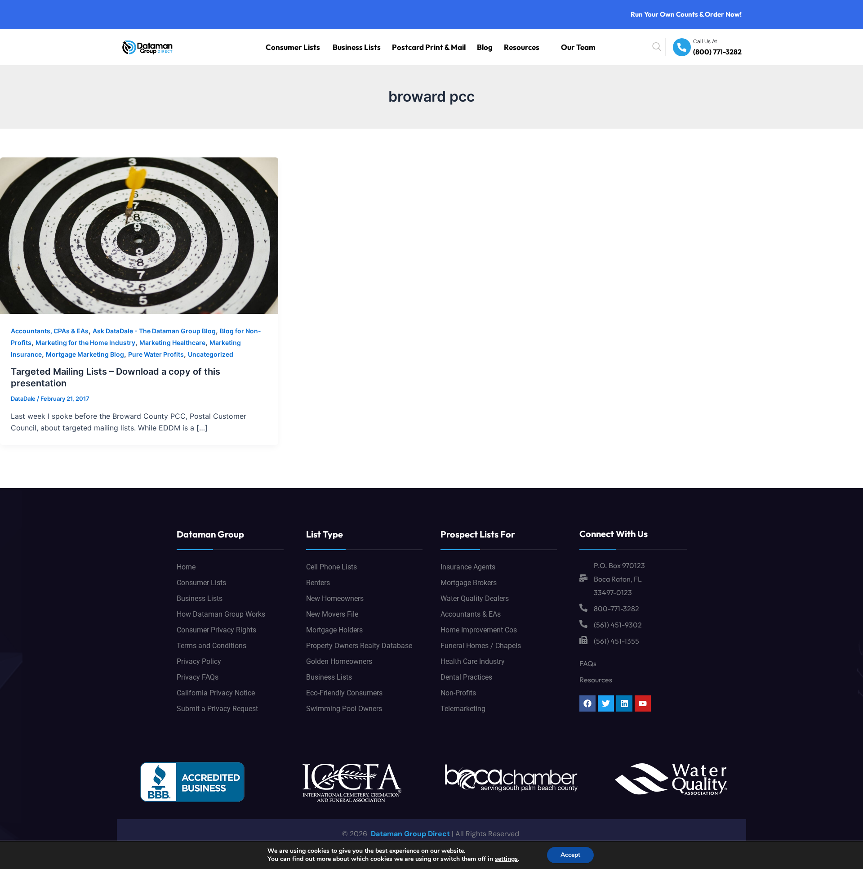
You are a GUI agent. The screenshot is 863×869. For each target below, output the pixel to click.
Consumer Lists (360, 47)
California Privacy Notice (216, 693)
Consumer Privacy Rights (216, 630)
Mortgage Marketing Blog (85, 354)
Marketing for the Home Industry (85, 342)
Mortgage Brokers (468, 582)
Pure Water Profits (156, 354)
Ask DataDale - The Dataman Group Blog (154, 331)
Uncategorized (210, 354)
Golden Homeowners (339, 661)
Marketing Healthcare (172, 342)
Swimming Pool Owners (344, 708)
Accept (570, 855)
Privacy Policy (199, 661)
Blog (506, 47)
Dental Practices (466, 677)
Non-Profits (458, 693)
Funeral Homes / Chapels (480, 645)
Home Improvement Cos (478, 630)
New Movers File (332, 614)
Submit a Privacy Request (217, 708)
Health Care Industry (472, 661)
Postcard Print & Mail (464, 47)
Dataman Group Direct (409, 833)
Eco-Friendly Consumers (344, 693)
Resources (537, 47)
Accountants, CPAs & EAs (50, 331)
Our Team (583, 47)
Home (186, 567)
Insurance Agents (467, 567)
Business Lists (409, 47)
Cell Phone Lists (331, 567)
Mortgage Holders (334, 630)
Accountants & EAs (470, 614)
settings (506, 859)
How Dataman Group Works (221, 614)
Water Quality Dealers (474, 598)
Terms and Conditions (211, 645)
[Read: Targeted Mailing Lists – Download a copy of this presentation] (139, 234)
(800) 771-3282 (723, 52)
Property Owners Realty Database (359, 645)
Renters (318, 582)
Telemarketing (462, 708)
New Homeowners (335, 598)
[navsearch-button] (677, 47)
